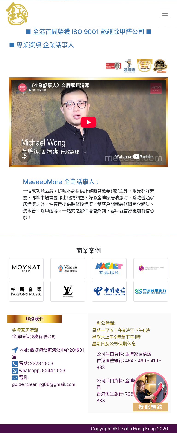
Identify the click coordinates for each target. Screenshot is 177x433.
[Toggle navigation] (165, 13)
